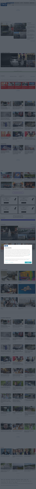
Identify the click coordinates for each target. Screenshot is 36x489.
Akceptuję (28, 262)
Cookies (9, 260)
